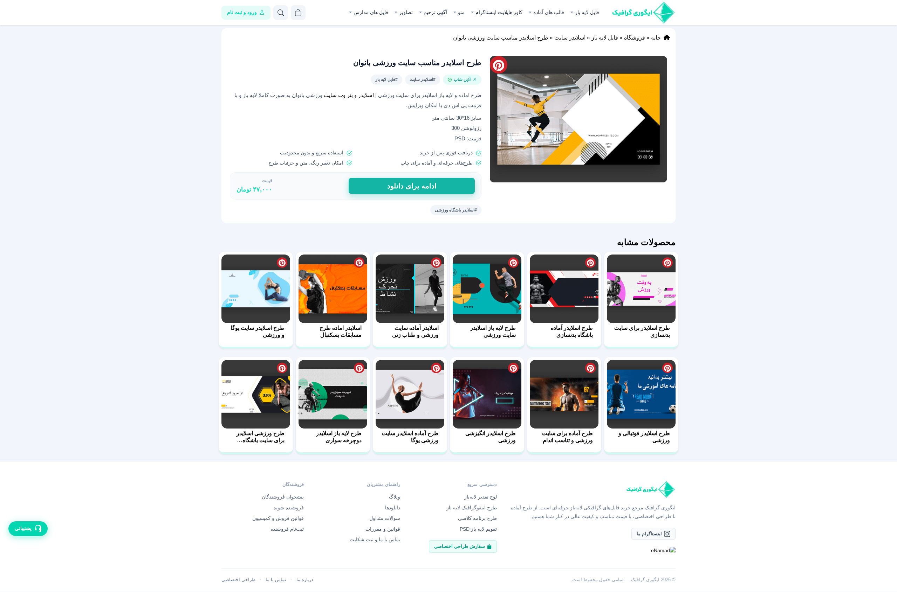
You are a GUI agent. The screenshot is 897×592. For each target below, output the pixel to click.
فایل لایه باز (587, 12)
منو (461, 12)
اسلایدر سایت (570, 38)
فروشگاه (634, 38)
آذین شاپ (462, 79)
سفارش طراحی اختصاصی (459, 546)
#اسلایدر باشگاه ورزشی (456, 210)
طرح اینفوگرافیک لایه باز (471, 507)
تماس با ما (276, 579)
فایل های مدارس (371, 12)
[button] (578, 119)
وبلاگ (394, 497)
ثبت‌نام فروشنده (287, 529)
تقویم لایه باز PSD (478, 529)
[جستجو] (280, 12)
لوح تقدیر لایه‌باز (480, 497)
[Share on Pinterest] (667, 262)
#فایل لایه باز (386, 79)
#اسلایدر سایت (423, 79)
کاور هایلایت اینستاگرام (498, 12)
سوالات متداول (384, 518)
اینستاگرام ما (649, 533)
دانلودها (392, 507)
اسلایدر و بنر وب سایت (349, 95)
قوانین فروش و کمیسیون (278, 518)
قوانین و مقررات (382, 529)
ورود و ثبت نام (242, 12)
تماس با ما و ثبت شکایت (375, 539)
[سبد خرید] (298, 12)
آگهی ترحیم (435, 12)
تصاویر (406, 12)
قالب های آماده (548, 12)
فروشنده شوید (289, 507)
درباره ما (304, 579)
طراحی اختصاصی (238, 579)
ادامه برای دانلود (412, 186)
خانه (656, 38)
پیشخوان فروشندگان (283, 497)
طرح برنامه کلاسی (477, 518)
